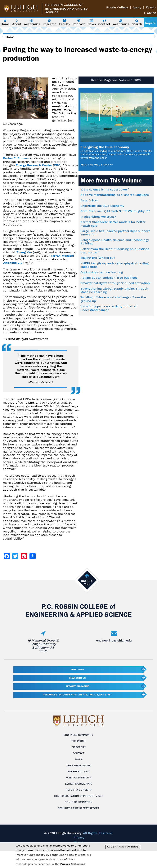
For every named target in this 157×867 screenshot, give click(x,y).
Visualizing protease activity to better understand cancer (108, 308)
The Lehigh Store (78, 765)
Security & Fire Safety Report (78, 808)
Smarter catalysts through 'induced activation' (115, 283)
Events (151, 7)
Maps (78, 759)
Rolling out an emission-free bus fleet (108, 277)
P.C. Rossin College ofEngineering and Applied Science (66, 8)
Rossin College (117, 7)
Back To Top (87, 582)
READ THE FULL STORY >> (96, 164)
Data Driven (89, 200)
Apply (137, 7)
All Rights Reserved (97, 833)
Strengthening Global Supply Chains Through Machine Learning (114, 290)
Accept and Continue (123, 846)
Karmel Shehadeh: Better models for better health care (113, 223)
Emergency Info (78, 771)
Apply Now (77, 669)
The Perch (78, 741)
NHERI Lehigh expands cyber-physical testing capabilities (114, 265)
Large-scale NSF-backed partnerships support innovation (115, 232)
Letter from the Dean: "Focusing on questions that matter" (114, 250)
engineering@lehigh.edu (114, 640)
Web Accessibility (78, 777)
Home (10, 37)
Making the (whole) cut (97, 258)
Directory (78, 747)
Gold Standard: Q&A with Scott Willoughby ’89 (115, 211)
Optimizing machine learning (101, 272)
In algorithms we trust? (98, 216)
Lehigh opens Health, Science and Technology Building (114, 241)
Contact (78, 753)
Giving (151, 13)
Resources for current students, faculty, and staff (77, 694)
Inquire (150, 23)
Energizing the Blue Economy (102, 206)
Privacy (79, 837)
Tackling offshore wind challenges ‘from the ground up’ (113, 299)
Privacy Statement (72, 863)
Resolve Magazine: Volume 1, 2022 (116, 80)
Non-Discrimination (78, 802)
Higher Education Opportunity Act (78, 796)
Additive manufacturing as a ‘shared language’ (114, 195)
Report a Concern (78, 789)
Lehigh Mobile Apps (78, 783)
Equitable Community (78, 734)
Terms (78, 842)
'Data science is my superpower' (104, 189)
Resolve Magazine (77, 686)
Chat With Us (77, 678)
